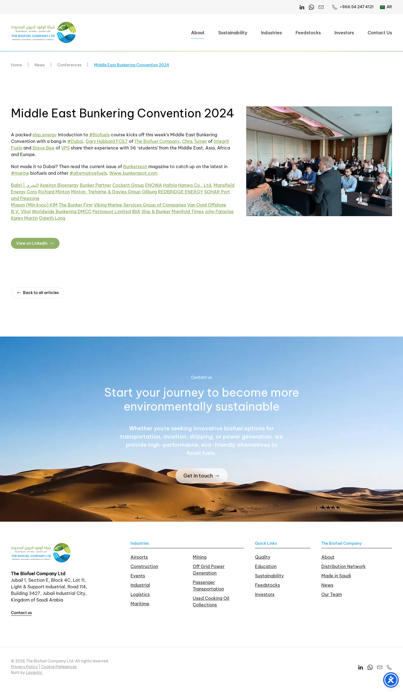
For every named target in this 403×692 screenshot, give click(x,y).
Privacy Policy (24, 666)
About (327, 557)
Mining (199, 557)
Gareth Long (52, 218)
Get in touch (198, 476)
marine (20, 173)
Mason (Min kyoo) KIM (34, 205)
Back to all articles (41, 292)
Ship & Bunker (156, 211)
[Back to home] (44, 32)
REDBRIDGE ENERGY (180, 191)
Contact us (21, 612)
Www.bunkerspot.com (133, 173)
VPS (65, 148)
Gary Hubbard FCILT (107, 141)
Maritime (139, 603)
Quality (262, 557)
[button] (319, 160)
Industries (139, 543)
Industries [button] (271, 32)
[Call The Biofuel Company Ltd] (389, 667)
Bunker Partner (95, 185)
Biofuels (99, 134)
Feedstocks (308, 32)
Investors (344, 32)
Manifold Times (188, 211)
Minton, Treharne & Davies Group (106, 191)
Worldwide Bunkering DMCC (61, 211)
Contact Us (380, 32)
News (327, 585)
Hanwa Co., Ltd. (195, 185)
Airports (139, 557)
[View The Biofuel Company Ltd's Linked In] (360, 667)
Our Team (331, 594)
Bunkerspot (135, 166)
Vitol (26, 211)
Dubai (75, 141)
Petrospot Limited (111, 211)
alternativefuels (88, 173)
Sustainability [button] (232, 32)
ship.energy (44, 134)
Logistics (140, 594)
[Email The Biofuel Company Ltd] (321, 6)
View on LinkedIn (31, 243)
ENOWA (153, 185)
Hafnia (170, 185)
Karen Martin (24, 218)
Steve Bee (43, 148)
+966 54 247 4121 (357, 6)
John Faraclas (219, 211)
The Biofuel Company (157, 141)
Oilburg (149, 191)
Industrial (140, 585)
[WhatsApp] (311, 6)
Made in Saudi (336, 575)
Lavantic (34, 672)
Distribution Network (343, 566)
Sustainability (269, 575)
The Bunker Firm (76, 205)
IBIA (136, 211)
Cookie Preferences (59, 666)
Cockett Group (128, 185)
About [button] (198, 32)
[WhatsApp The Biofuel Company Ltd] (370, 667)
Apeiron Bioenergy (59, 185)
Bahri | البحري (25, 185)
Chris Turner (194, 141)
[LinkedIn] (302, 6)
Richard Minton (54, 191)
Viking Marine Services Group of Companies (140, 205)
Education (266, 566)
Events (137, 575)
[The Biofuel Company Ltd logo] (41, 552)
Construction (144, 566)
